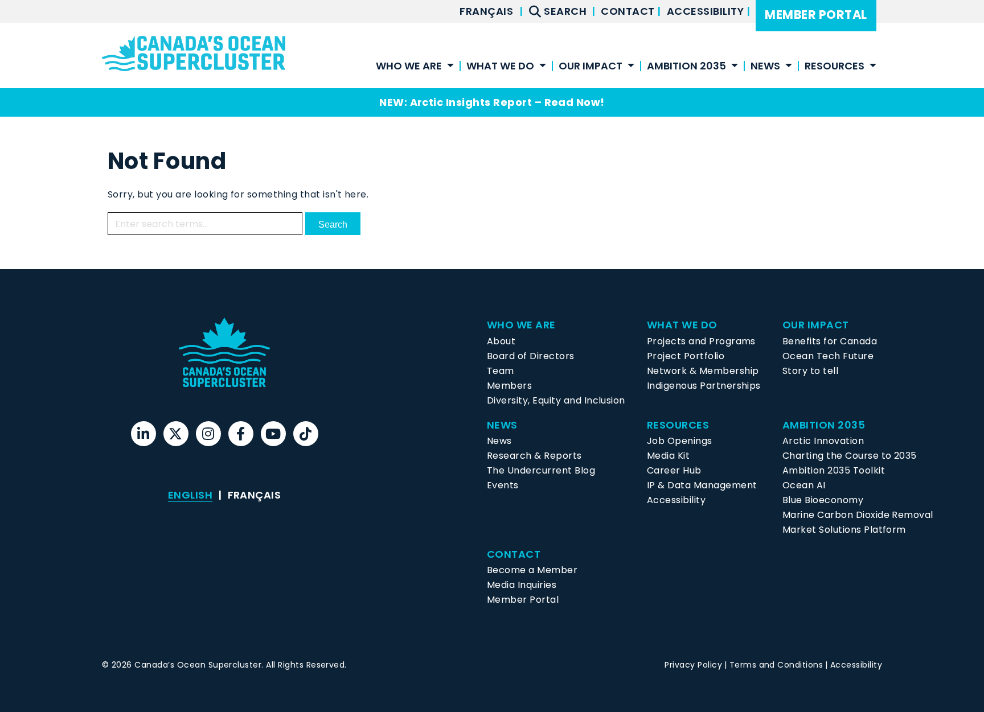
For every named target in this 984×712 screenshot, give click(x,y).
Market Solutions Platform (844, 529)
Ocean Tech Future (828, 356)
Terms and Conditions (776, 664)
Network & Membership (703, 370)
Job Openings (679, 440)
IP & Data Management (702, 485)
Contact (629, 11)
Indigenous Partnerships (704, 385)
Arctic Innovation (823, 440)
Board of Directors (531, 356)
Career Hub (674, 470)
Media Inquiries (521, 584)
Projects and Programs (701, 341)
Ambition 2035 (686, 67)
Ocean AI (804, 485)
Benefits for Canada (829, 341)
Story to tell (810, 370)
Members (509, 385)
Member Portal (816, 14)
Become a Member (532, 570)
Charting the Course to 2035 (849, 455)
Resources (834, 67)
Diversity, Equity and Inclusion (556, 400)
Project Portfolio (685, 356)
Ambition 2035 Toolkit (833, 470)
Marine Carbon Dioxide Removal (857, 514)
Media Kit (668, 455)
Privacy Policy (693, 664)
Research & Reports (534, 455)
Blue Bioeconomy (822, 500)
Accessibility (707, 11)
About (501, 341)
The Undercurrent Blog (541, 470)
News (499, 440)
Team (500, 370)
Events (503, 485)
